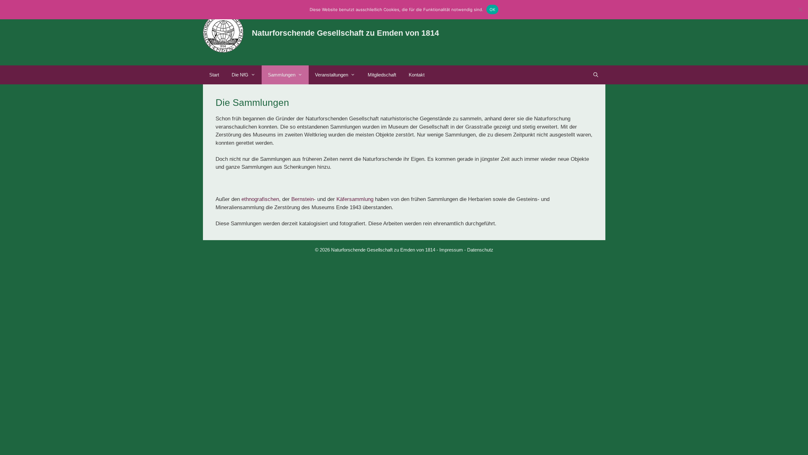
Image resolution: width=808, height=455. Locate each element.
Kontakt (417, 74)
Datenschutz (480, 249)
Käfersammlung (354, 199)
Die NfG (240, 74)
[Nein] (800, 9)
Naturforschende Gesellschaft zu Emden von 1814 (345, 32)
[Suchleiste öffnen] (595, 74)
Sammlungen (281, 74)
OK (493, 9)
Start (214, 74)
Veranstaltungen (331, 74)
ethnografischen (260, 199)
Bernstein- (303, 199)
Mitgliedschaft (382, 74)
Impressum (451, 249)
